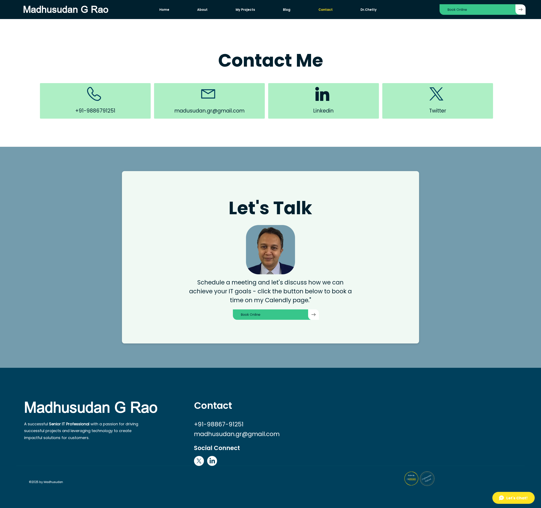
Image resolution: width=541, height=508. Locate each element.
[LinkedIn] (212, 461)
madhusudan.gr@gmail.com (237, 434)
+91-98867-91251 (218, 424)
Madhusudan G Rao (65, 9)
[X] (199, 461)
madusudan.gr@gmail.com (209, 110)
